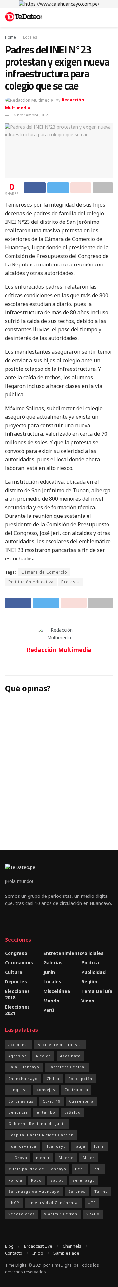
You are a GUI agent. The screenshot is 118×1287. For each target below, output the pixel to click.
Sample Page (66, 1253)
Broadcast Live (38, 1246)
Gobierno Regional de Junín (37, 1123)
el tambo (46, 1112)
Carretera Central (67, 1067)
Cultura (13, 972)
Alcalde (43, 1055)
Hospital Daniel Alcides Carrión (41, 1134)
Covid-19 (51, 1101)
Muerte (66, 1157)
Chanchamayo (23, 1078)
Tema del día (96, 991)
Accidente (18, 1044)
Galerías (53, 963)
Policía (15, 1180)
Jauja (80, 1146)
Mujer (89, 1157)
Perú (48, 1010)
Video (87, 1001)
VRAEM (93, 1214)
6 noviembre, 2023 (32, 115)
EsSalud (72, 1112)
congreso (18, 1089)
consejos (46, 1089)
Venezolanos (21, 1214)
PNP (98, 1168)
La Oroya (17, 1157)
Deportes (16, 982)
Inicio (37, 1253)
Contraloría (76, 1089)
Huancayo (55, 1146)
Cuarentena (81, 1101)
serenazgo (84, 1180)
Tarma (101, 1191)
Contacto (13, 1253)
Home (10, 37)
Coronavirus (19, 963)
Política (90, 963)
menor (43, 1157)
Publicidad (93, 972)
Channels (72, 1246)
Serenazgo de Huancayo (33, 1191)
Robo (36, 1180)
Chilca (53, 1078)
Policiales (92, 953)
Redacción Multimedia (59, 650)
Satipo (57, 1180)
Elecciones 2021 (17, 1010)
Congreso (16, 953)
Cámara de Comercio (44, 572)
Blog (9, 1246)
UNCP (13, 1202)
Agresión (17, 1055)
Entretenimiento (63, 953)
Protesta (70, 582)
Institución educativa (31, 582)
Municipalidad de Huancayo (37, 1168)
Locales (30, 37)
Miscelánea (56, 991)
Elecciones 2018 (17, 994)
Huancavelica (22, 1146)
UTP (92, 1202)
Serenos (77, 1191)
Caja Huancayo (23, 1067)
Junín (49, 972)
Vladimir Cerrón (60, 1214)
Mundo (51, 1001)
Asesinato (70, 1055)
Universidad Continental (53, 1202)
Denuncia (18, 1112)
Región (89, 982)
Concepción (80, 1078)
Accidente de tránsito (60, 1044)
